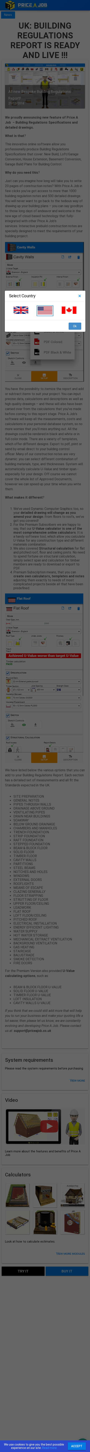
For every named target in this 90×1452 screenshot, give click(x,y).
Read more (49, 1447)
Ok (75, 326)
